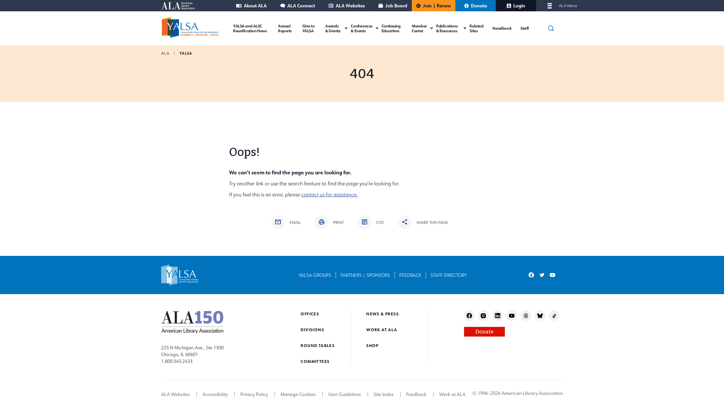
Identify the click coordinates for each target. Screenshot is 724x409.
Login (519, 5)
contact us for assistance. (329, 194)
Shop (372, 345)
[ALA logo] (192, 322)
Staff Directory (448, 275)
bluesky (540, 315)
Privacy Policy (254, 394)
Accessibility (215, 394)
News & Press (382, 313)
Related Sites (476, 28)
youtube (552, 275)
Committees (315, 361)
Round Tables (318, 345)
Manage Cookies (298, 394)
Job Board (396, 5)
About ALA (255, 5)
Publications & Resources (447, 28)
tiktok (554, 315)
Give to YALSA (308, 28)
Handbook (501, 28)
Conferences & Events (361, 28)
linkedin (497, 315)
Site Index (383, 394)
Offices (310, 313)
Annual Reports (285, 28)
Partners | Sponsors (365, 275)
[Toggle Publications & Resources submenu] (465, 28)
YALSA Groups (315, 275)
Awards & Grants (333, 28)
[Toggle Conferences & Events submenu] (377, 28)
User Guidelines (344, 394)
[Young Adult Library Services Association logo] (190, 27)
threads (526, 315)
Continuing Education (391, 28)
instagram (483, 315)
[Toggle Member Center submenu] (431, 28)
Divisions (312, 329)
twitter (542, 275)
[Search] (551, 28)
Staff (524, 28)
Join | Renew (437, 5)
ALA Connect (301, 5)
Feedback (410, 275)
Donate (479, 5)
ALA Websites (350, 5)
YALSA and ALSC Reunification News (250, 28)
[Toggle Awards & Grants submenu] (346, 28)
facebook (531, 275)
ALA (165, 53)
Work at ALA (381, 329)
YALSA (186, 53)
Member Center (419, 28)
